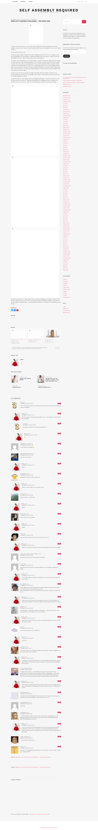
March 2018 (65, 221)
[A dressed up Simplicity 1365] (36, 334)
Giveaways (65, 281)
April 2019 (65, 195)
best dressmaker (16, 347)
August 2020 (66, 163)
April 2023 (65, 107)
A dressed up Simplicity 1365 (34, 339)
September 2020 (67, 161)
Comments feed (66, 310)
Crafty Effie (23, 513)
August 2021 (65, 139)
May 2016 (65, 266)
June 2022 (65, 121)
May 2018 (65, 217)
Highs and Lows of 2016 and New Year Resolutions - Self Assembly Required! (33, 767)
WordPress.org (66, 312)
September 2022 (67, 115)
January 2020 (66, 177)
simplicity (24, 348)
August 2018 (65, 211)
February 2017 (66, 247)
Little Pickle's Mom (24, 668)
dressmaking (28, 347)
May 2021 (65, 145)
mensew (22, 606)
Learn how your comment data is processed (39, 814)
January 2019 (66, 201)
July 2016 (65, 262)
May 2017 (65, 241)
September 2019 (66, 185)
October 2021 (66, 135)
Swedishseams (23, 692)
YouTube (30, 1)
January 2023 (66, 109)
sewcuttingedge (24, 736)
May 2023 (65, 105)
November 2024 (66, 97)
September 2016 (66, 258)
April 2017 (65, 243)
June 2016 (65, 264)
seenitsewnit (23, 712)
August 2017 (65, 235)
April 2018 (65, 219)
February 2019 (66, 199)
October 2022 (66, 113)
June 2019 (65, 191)
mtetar (22, 746)
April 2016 (65, 268)
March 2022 (65, 125)
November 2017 (66, 229)
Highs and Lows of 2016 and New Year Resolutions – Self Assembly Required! (33, 757)
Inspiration (65, 283)
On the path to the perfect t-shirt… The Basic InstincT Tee (52, 380)
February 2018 (66, 223)
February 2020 (66, 175)
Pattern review (35, 347)
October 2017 (66, 231)
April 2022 (65, 123)
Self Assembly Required (49, 10)
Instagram (15, 1)
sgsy (21, 402)
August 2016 (65, 260)
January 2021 (66, 153)
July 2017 (65, 237)
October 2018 (66, 207)
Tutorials (65, 295)
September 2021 (66, 137)
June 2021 (65, 143)
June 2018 (65, 215)
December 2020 (66, 155)
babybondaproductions (26, 453)
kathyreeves (23, 584)
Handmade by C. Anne (25, 443)
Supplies (65, 291)
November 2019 (66, 181)
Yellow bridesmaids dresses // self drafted (72, 80)
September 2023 (67, 101)
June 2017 (65, 239)
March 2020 (65, 173)
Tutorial (64, 293)
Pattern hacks (66, 287)
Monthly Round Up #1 (44, 387)
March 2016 (65, 270)
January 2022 (66, 129)
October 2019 (66, 183)
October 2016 (66, 256)
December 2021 (66, 131)
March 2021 (65, 149)
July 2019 (65, 189)
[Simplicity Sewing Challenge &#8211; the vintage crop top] (19, 334)
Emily (23, 413)
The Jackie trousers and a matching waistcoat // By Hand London (74, 78)
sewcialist (15, 348)
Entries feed (65, 308)
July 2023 (65, 103)
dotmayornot (23, 473)
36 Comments (34, 19)
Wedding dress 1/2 (67, 86)
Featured (65, 279)
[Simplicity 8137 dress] (52, 334)
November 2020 (66, 157)
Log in (64, 306)
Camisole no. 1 (16, 387)
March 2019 (65, 197)
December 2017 (66, 227)
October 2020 (66, 159)
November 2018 (66, 205)
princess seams (43, 347)
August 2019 (65, 187)
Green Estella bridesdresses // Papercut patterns (74, 82)
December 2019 (66, 179)
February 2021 (66, 151)
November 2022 (66, 111)
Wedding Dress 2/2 (67, 84)
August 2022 (66, 117)
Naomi (21, 533)
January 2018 (66, 225)
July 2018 (65, 213)
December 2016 (66, 252)
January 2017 (66, 250)
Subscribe (66, 56)
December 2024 (66, 95)
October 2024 (66, 99)
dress (22, 347)
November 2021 (66, 133)
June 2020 (65, 167)
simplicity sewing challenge (34, 348)
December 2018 (66, 203)
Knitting (64, 285)
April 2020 (65, 171)
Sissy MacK (22, 647)
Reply (59, 403)
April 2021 (65, 147)
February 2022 (66, 127)
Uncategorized (66, 297)
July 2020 (65, 165)
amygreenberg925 (24, 702)
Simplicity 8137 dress (49, 339)
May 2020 (65, 169)
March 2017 (65, 245)
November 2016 (66, 254)
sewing (20, 348)
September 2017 (66, 233)
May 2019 (65, 193)
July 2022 (65, 119)
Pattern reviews (25, 19)
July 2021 (65, 141)
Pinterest (23, 1)
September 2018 (66, 209)
